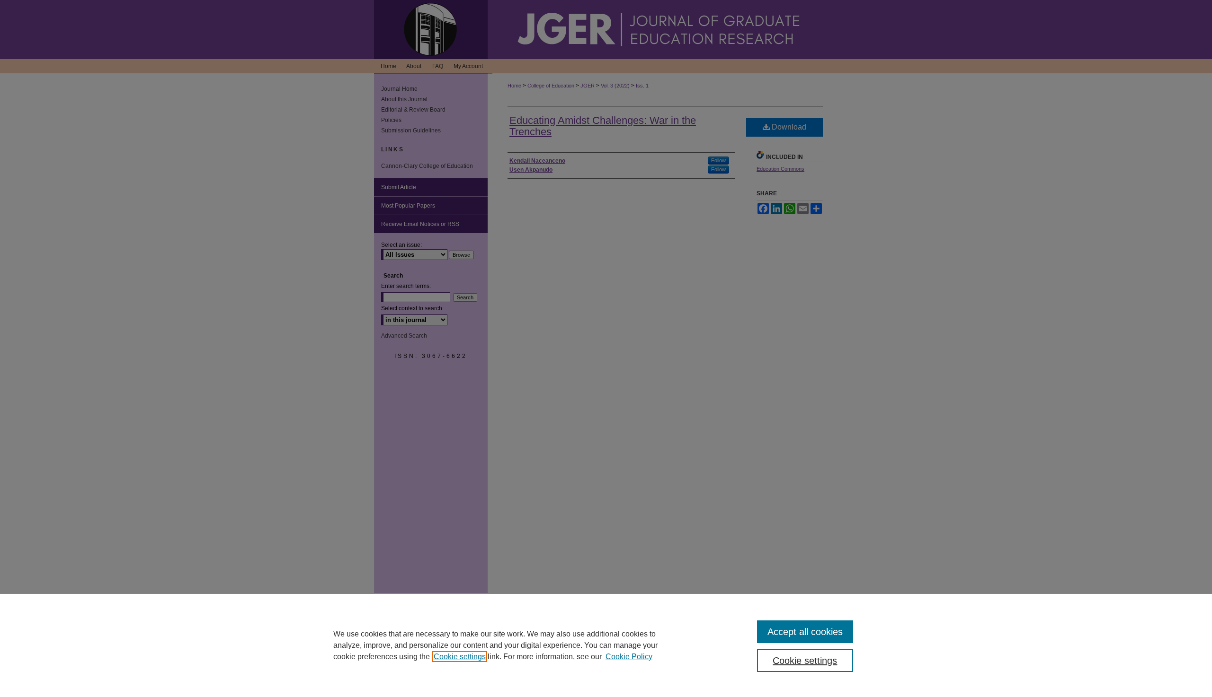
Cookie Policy (629, 657)
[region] (606, 645)
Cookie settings (460, 657)
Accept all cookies (805, 632)
